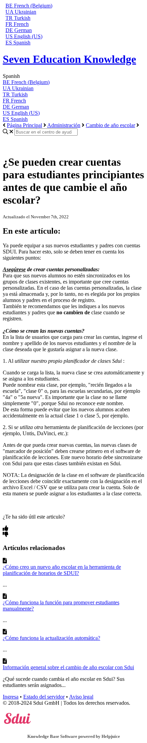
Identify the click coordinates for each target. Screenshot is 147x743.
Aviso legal (81, 697)
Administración (63, 125)
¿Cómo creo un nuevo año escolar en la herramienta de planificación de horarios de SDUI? (62, 570)
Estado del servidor (44, 697)
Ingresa (10, 697)
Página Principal (24, 125)
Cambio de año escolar (110, 125)
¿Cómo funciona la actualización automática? (51, 638)
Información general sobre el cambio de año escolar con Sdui (68, 667)
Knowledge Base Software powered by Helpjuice (73, 736)
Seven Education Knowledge (69, 59)
